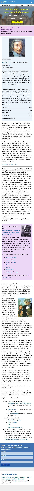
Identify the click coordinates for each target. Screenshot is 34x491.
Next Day (18, 28)
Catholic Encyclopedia (14, 420)
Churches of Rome (11, 257)
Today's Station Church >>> (9, 164)
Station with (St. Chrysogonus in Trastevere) (11, 232)
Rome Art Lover (10, 260)
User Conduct (6, 479)
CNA (9, 425)
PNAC (7, 265)
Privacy (28, 477)
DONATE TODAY (17, 21)
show (30, 108)
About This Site (6, 477)
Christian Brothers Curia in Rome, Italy (16, 439)
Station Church (10, 269)
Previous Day (11, 28)
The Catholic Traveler (12, 272)
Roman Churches (11, 262)
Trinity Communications (19, 481)
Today (16, 5)
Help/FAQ (14, 479)
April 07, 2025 (6, 62)
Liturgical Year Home (6, 5)
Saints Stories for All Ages (15, 427)
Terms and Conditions (18, 477)
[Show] (9, 65)
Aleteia (8, 267)
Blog (22, 5)
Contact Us (21, 479)
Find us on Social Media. (9, 474)
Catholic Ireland (12, 422)
